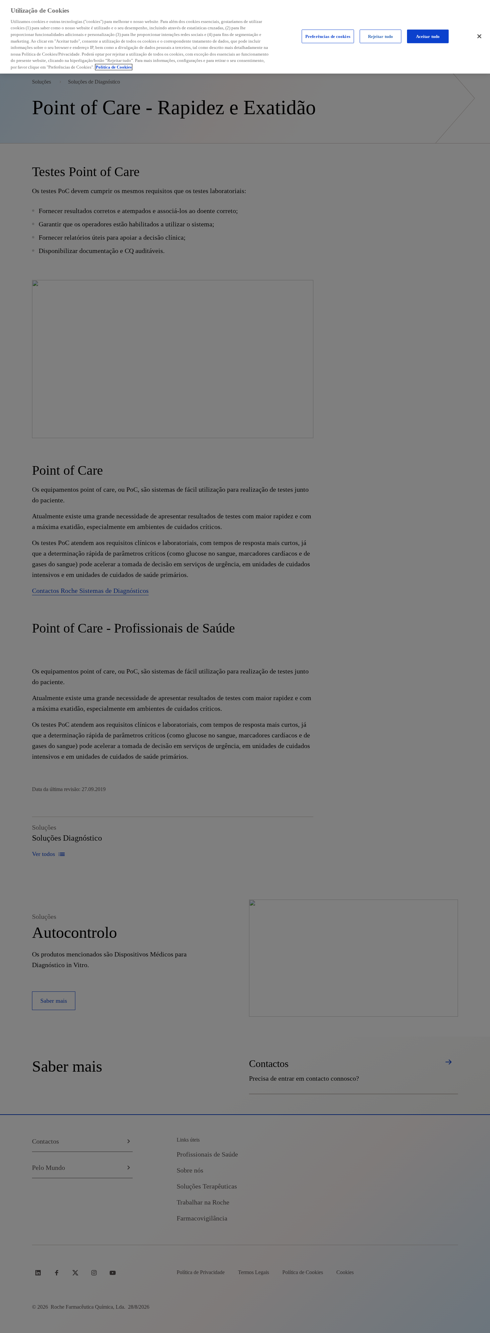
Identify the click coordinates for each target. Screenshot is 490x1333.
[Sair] (479, 36)
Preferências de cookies (327, 36)
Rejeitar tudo (380, 36)
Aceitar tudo (428, 36)
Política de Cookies (114, 67)
